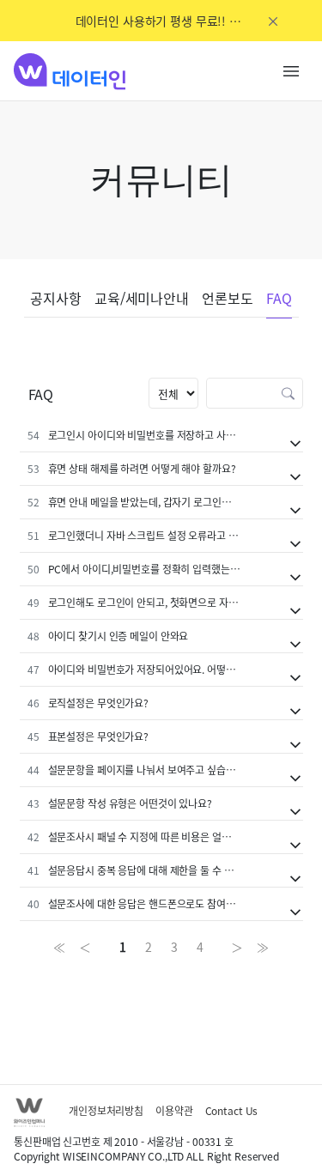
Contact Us (231, 1110)
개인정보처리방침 (106, 1110)
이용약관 (174, 1110)
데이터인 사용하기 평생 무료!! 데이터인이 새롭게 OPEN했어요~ (161, 20)
